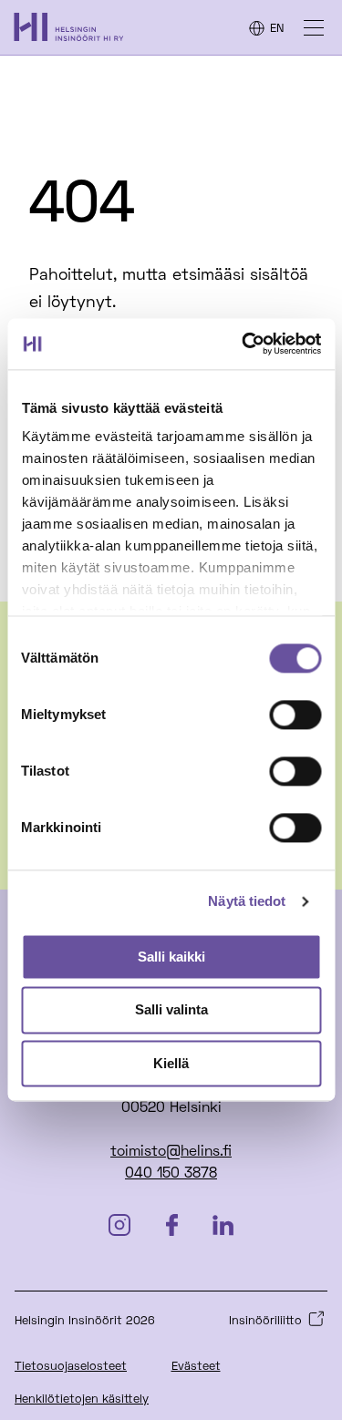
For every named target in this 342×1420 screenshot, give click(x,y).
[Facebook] (171, 1227)
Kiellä (171, 1063)
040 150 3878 (171, 1174)
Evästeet (196, 1367)
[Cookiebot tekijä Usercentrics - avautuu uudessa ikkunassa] (243, 343)
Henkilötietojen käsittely (82, 1399)
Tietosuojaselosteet (71, 1367)
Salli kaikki (171, 956)
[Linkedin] (222, 1227)
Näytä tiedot (246, 901)
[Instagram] (119, 1227)
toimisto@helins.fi (171, 1152)
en (277, 29)
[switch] (295, 714)
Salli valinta (171, 1010)
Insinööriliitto (265, 1321)
